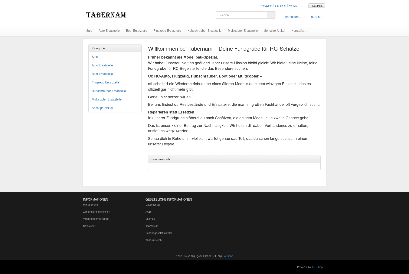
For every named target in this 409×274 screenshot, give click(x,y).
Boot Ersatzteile (136, 30)
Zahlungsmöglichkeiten (96, 211)
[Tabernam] (121, 14)
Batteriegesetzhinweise (159, 233)
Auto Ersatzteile (109, 30)
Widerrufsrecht (153, 240)
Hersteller (266, 5)
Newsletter (89, 226)
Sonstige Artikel (274, 30)
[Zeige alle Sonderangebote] (316, 159)
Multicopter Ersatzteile (243, 30)
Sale (89, 30)
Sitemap (150, 218)
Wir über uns (90, 204)
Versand (228, 256)
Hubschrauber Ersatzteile (204, 30)
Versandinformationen (96, 218)
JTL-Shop (317, 267)
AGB (148, 211)
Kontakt (293, 5)
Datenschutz (152, 204)
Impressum (151, 226)
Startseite (280, 5)
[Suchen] (271, 15)
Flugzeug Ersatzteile (167, 30)
